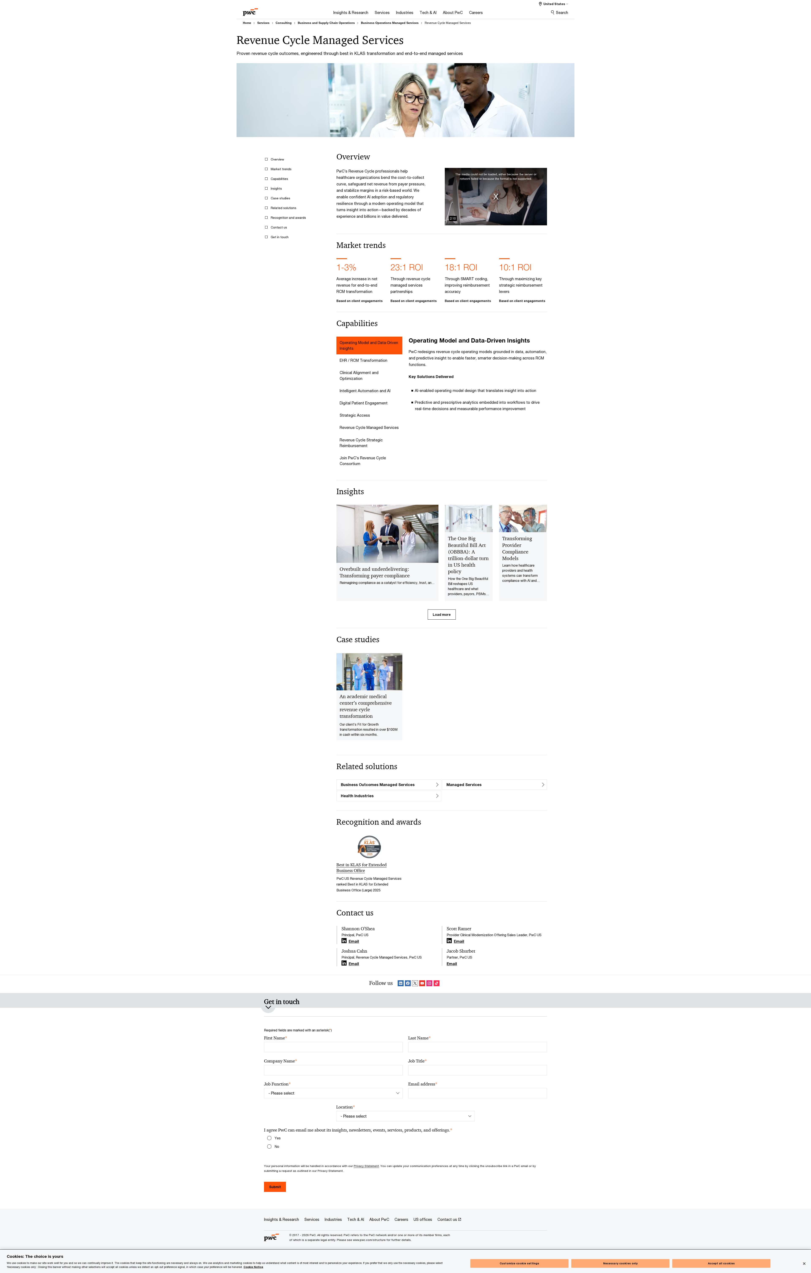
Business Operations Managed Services (390, 22)
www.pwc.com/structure (369, 1240)
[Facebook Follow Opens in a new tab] (408, 984)
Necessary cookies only (620, 1263)
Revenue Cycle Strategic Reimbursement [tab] (361, 443)
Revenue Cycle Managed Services (448, 22)
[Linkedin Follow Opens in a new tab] (344, 940)
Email (354, 941)
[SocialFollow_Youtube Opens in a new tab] (422, 984)
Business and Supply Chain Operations (326, 22)
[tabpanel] (478, 377)
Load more (442, 614)
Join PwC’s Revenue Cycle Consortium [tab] (363, 461)
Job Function (277, 1084)
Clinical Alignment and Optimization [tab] (359, 375)
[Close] (804, 1263)
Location (345, 1107)
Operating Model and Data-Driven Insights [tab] (369, 345)
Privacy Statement (366, 1166)
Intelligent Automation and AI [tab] (365, 390)
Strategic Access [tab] (355, 415)
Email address (422, 1084)
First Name (275, 1038)
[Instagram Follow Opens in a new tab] (429, 984)
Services (263, 22)
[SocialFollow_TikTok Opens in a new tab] (437, 984)
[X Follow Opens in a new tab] (415, 984)
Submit (275, 1187)
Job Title (417, 1061)
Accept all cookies (721, 1263)
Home (247, 22)
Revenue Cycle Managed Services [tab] (369, 427)
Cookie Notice (253, 1267)
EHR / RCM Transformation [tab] (363, 360)
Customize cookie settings (519, 1263)
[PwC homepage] (250, 10)
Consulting (284, 22)
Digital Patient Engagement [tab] (364, 403)
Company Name (280, 1061)
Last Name (419, 1038)
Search (562, 12)
